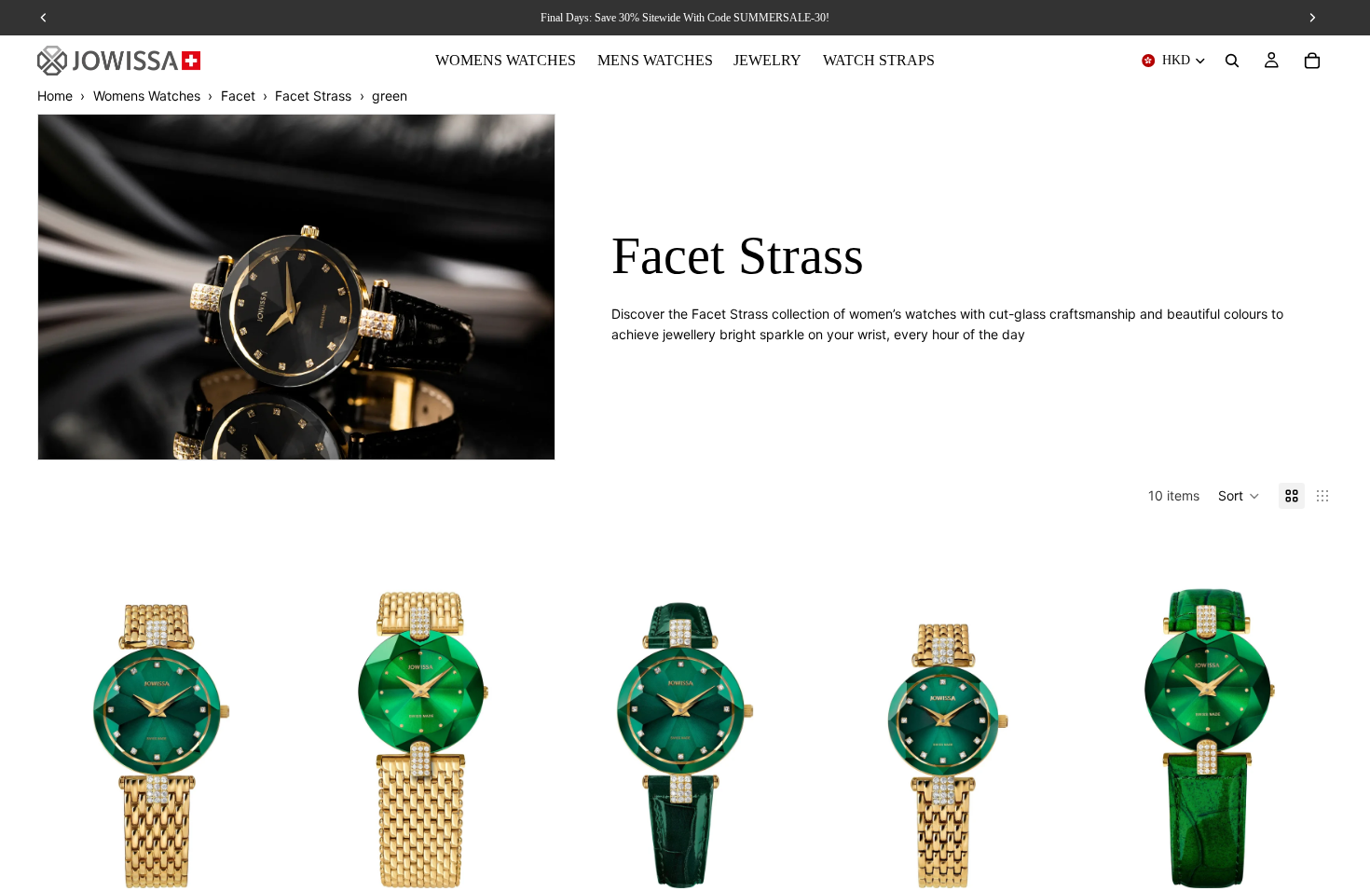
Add (271, 859)
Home (55, 95)
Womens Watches (146, 95)
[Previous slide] (65, 709)
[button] (1239, 495)
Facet (238, 95)
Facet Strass (313, 95)
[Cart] (1312, 60)
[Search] (1232, 60)
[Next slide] (256, 709)
